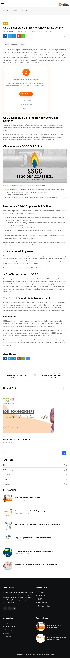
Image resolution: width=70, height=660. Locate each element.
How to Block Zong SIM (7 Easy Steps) (16, 439)
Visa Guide (6, 484)
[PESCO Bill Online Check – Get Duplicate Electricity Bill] (7, 552)
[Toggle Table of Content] (21, 44)
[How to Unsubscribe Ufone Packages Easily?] (7, 512)
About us (41, 592)
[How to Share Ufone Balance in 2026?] (7, 498)
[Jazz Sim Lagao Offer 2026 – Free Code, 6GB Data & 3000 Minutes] (7, 525)
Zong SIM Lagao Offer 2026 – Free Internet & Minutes (33, 538)
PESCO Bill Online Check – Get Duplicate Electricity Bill (34, 551)
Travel (5, 479)
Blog (4, 436)
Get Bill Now (26, 94)
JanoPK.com (49, 655)
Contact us (41, 595)
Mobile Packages (8, 470)
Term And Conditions (44, 606)
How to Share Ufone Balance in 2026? (28, 497)
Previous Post (14, 373)
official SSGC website (19, 190)
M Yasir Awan (9, 31)
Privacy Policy (42, 602)
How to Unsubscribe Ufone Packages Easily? (30, 511)
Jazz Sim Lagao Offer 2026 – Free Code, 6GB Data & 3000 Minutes (37, 524)
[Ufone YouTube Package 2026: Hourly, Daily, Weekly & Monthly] (7, 565)
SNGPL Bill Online (30, 268)
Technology (7, 474)
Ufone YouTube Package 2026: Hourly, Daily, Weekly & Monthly (36, 564)
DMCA (40, 599)
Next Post (57, 373)
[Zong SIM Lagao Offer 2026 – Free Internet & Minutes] (7, 538)
